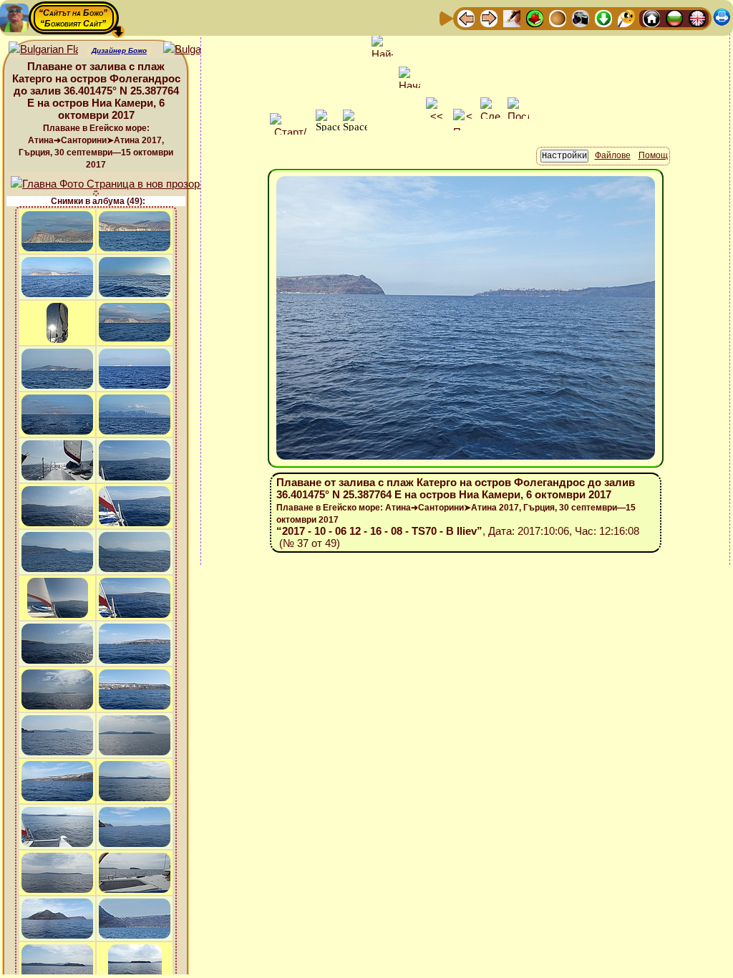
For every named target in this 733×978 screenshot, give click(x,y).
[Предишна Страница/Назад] (466, 17)
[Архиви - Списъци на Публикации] (511, 17)
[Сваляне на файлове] (603, 17)
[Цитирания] (534, 17)
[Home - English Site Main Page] (697, 17)
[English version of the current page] (43, 50)
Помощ (653, 155)
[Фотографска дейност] (580, 17)
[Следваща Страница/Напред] (488, 17)
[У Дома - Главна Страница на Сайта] (651, 17)
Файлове (613, 155)
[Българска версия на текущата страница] (198, 50)
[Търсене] (626, 17)
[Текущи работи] (557, 17)
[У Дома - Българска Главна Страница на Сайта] (674, 17)
